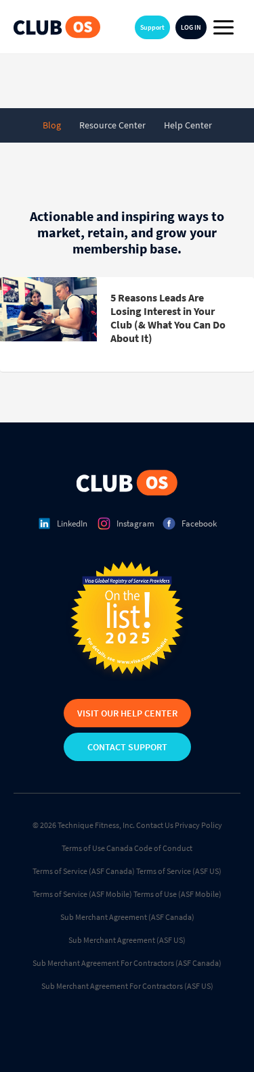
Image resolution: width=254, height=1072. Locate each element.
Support (152, 27)
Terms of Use (83, 848)
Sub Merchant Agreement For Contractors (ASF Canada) (127, 963)
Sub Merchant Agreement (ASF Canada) (127, 917)
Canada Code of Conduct (149, 848)
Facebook (199, 523)
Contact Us (154, 825)
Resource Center (112, 125)
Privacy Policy (198, 825)
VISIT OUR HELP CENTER (127, 713)
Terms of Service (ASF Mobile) (82, 894)
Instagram (135, 523)
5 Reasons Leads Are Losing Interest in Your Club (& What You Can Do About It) (168, 318)
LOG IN (191, 27)
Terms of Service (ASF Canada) (84, 871)
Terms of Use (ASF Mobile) (177, 894)
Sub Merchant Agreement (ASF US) (127, 940)
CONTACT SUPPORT (127, 747)
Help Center (188, 125)
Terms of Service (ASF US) (178, 871)
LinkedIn (72, 523)
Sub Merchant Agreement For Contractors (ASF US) (127, 986)
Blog (52, 125)
